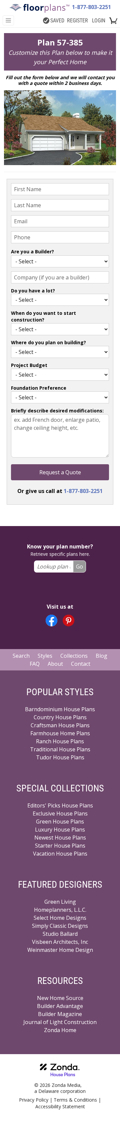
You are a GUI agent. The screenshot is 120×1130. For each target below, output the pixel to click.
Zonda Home (60, 1030)
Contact (80, 663)
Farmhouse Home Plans (60, 733)
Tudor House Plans (60, 757)
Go (79, 566)
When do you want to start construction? (43, 316)
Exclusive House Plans (60, 813)
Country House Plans (60, 717)
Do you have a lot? (33, 290)
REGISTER (77, 20)
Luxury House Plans (60, 829)
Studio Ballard (60, 933)
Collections (74, 655)
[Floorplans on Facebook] (51, 620)
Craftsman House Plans (60, 725)
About (55, 663)
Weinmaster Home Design (60, 950)
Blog (101, 655)
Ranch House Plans (60, 741)
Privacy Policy (33, 1100)
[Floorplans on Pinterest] (68, 620)
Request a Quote (60, 472)
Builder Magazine (60, 1014)
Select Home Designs (60, 917)
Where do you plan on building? (48, 342)
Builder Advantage (60, 1006)
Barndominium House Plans (60, 709)
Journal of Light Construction (60, 1022)
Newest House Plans (60, 837)
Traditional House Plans (60, 749)
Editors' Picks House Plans (60, 805)
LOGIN (98, 20)
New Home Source (60, 998)
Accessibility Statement (60, 1106)
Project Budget (29, 365)
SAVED (57, 20)
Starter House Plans (60, 845)
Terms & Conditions (75, 1100)
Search (21, 655)
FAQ (35, 663)
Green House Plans (60, 821)
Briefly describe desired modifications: (57, 410)
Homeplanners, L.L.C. (60, 909)
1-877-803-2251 (91, 7)
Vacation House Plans (60, 853)
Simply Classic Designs (60, 925)
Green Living (60, 901)
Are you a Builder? (32, 251)
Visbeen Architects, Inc (60, 942)
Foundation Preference (38, 388)
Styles (45, 655)
